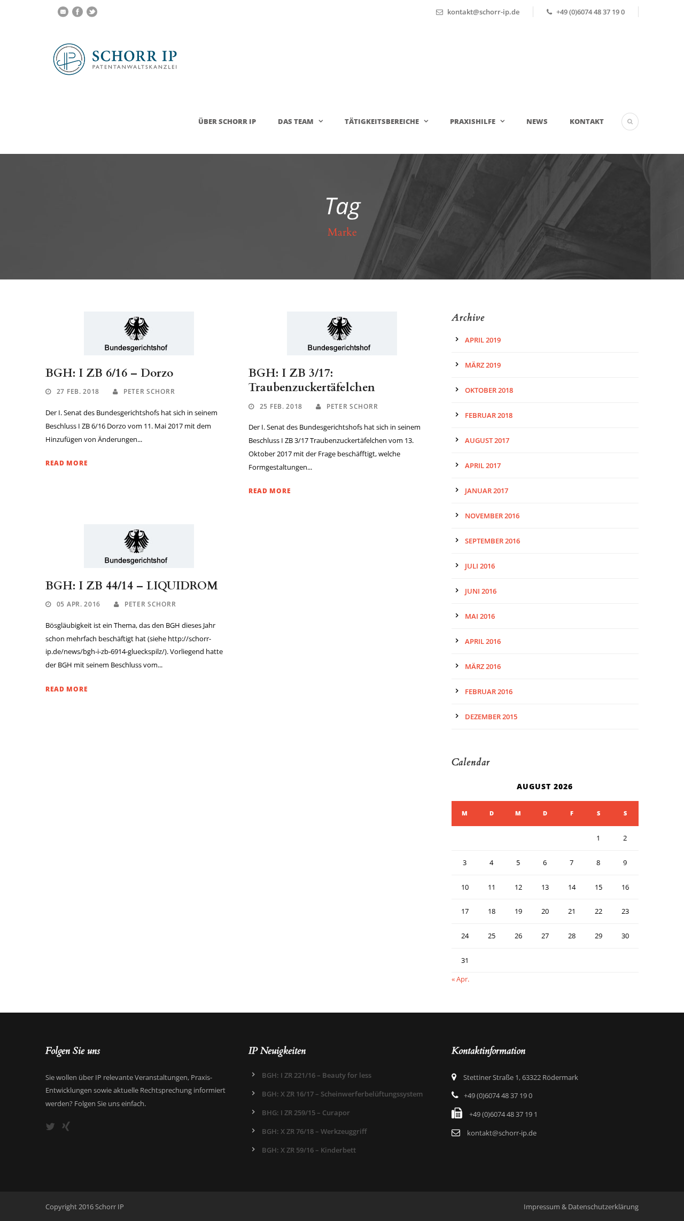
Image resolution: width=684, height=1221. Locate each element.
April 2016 (483, 641)
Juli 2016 (480, 566)
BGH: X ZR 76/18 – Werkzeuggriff (314, 1131)
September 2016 (492, 541)
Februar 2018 (488, 415)
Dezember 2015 (491, 716)
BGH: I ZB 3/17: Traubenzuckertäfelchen (311, 380)
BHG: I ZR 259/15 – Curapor (306, 1112)
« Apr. (460, 979)
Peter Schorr (149, 391)
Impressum (542, 1206)
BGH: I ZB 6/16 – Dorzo (109, 373)
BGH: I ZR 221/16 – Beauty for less (316, 1075)
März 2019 (483, 365)
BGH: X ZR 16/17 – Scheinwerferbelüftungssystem (342, 1094)
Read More (66, 463)
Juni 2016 (480, 591)
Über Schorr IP (227, 121)
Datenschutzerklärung (603, 1206)
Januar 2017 (486, 490)
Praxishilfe (472, 121)
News (537, 121)
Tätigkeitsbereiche (382, 121)
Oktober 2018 (489, 390)
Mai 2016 (480, 616)
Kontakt (587, 121)
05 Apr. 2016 (78, 604)
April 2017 (483, 465)
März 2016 (483, 666)
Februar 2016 (488, 691)
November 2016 (492, 515)
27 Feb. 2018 (78, 391)
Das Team (296, 121)
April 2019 (483, 340)
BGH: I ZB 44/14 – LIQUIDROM (131, 586)
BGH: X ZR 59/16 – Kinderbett (309, 1150)
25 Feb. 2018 (281, 406)
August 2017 (487, 440)
